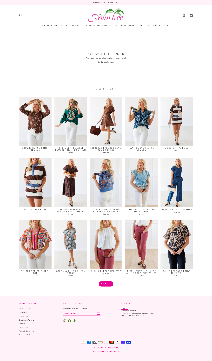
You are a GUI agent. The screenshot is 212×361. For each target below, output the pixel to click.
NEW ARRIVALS (49, 25)
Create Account (25, 309)
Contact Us (23, 316)
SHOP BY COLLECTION (129, 25)
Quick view (35, 143)
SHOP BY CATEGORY (98, 25)
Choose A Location (128, 311)
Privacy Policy (24, 327)
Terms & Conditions (26, 331)
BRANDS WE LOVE (158, 25)
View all (106, 284)
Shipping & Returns (26, 320)
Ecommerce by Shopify (109, 351)
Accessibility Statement (28, 335)
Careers (22, 324)
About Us (124, 308)
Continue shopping (106, 62)
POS (94, 351)
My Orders (23, 312)
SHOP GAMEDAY (71, 25)
